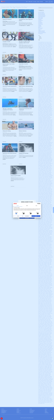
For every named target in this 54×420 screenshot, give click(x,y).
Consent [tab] (18, 205)
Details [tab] (27, 205)
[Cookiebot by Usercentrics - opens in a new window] (37, 203)
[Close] (34, 200)
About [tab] (36, 205)
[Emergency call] (2, 418)
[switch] (23, 213)
